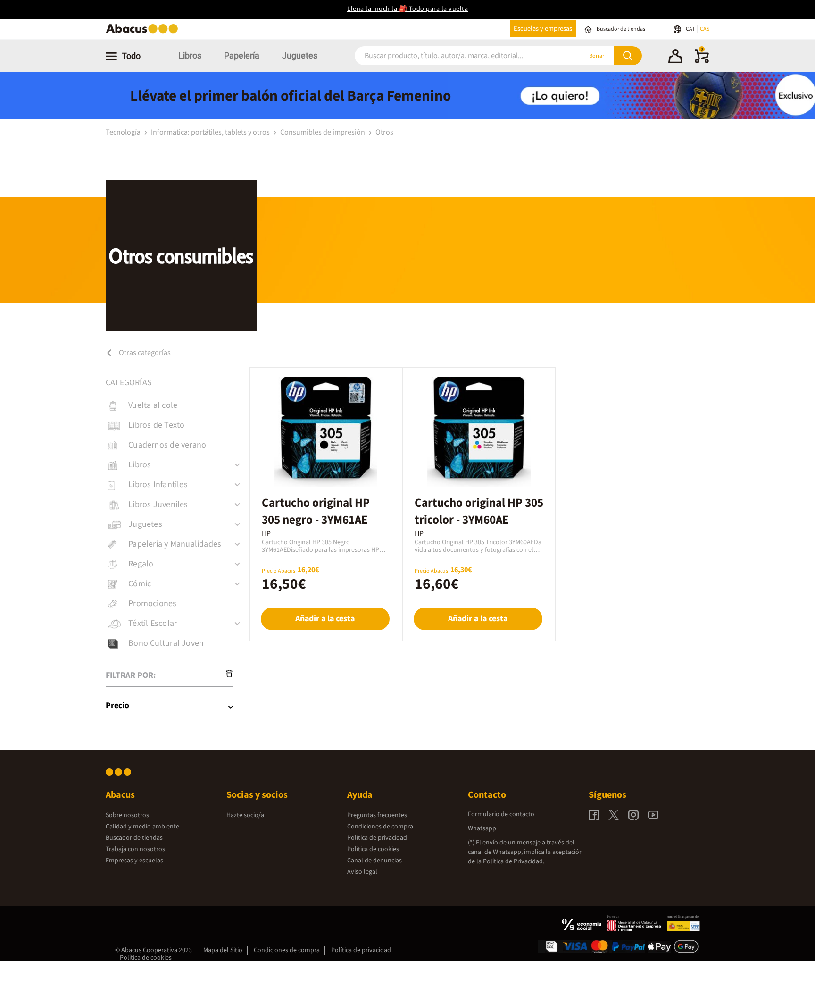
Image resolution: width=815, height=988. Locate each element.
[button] (675, 58)
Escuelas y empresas (543, 29)
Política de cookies (373, 849)
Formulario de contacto (501, 814)
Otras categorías (144, 352)
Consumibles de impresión (323, 132)
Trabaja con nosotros (135, 849)
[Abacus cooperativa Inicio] (144, 32)
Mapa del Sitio (222, 950)
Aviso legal (362, 872)
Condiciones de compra (380, 826)
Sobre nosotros (127, 815)
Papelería (241, 55)
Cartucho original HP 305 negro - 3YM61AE (316, 511)
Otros (384, 132)
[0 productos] (701, 61)
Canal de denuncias (374, 860)
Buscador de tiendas (134, 838)
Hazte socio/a (245, 815)
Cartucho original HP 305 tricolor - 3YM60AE (479, 511)
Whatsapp (482, 828)
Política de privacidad (377, 838)
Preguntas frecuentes (377, 815)
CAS (704, 29)
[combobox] (455, 56)
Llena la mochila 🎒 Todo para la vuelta (407, 9)
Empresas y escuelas (134, 860)
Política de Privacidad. (513, 861)
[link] (177, 405)
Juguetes (299, 55)
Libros (189, 55)
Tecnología (124, 132)
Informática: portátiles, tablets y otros (211, 132)
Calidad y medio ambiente (142, 826)
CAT (691, 29)
